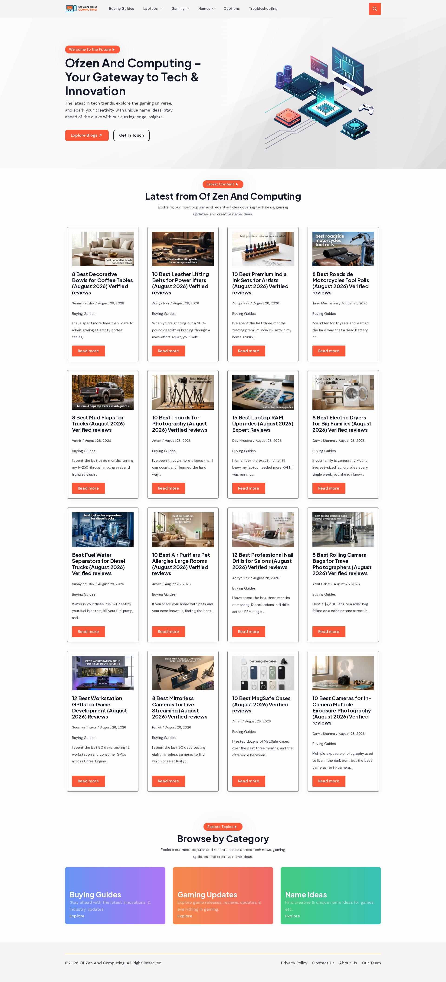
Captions (231, 8)
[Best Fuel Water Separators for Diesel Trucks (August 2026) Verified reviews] (103, 529)
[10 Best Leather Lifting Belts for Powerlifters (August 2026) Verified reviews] (183, 249)
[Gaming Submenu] (189, 8)
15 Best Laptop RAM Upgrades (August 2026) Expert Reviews (262, 423)
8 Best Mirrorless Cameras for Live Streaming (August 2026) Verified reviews (179, 707)
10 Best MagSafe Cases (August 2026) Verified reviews (261, 704)
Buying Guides (121, 8)
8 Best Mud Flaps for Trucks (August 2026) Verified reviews (98, 423)
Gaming (178, 8)
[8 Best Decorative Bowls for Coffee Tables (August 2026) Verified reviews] (103, 249)
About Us (348, 963)
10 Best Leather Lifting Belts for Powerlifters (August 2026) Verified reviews (180, 283)
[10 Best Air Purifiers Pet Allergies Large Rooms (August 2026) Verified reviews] (183, 529)
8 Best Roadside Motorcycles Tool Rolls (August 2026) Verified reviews (340, 283)
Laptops (150, 8)
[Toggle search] (375, 9)
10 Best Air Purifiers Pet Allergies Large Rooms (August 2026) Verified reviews (181, 564)
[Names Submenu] (214, 8)
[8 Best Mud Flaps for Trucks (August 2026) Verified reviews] (103, 392)
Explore (77, 916)
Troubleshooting (263, 8)
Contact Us (323, 963)
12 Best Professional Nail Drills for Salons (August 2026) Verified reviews (262, 561)
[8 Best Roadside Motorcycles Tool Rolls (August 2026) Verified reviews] (343, 249)
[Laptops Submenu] (162, 8)
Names (204, 8)
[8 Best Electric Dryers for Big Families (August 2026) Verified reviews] (343, 392)
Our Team (371, 963)
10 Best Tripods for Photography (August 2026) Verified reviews (179, 423)
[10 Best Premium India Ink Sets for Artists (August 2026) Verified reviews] (263, 249)
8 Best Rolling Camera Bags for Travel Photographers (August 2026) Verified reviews (342, 564)
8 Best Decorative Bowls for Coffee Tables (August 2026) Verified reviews (102, 283)
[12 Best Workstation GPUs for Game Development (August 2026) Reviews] (103, 673)
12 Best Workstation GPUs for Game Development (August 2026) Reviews (99, 707)
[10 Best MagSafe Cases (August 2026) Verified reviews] (263, 673)
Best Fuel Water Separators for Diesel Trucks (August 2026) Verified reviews (98, 564)
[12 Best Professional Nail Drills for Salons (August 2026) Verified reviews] (263, 529)
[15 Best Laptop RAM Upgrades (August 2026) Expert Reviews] (263, 392)
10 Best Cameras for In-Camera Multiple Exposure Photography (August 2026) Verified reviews (341, 710)
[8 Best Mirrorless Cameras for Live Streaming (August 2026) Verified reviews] (183, 673)
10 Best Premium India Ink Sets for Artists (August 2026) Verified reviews (260, 283)
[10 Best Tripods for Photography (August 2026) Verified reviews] (183, 392)
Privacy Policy (294, 963)
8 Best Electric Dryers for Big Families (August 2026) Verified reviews (341, 423)
